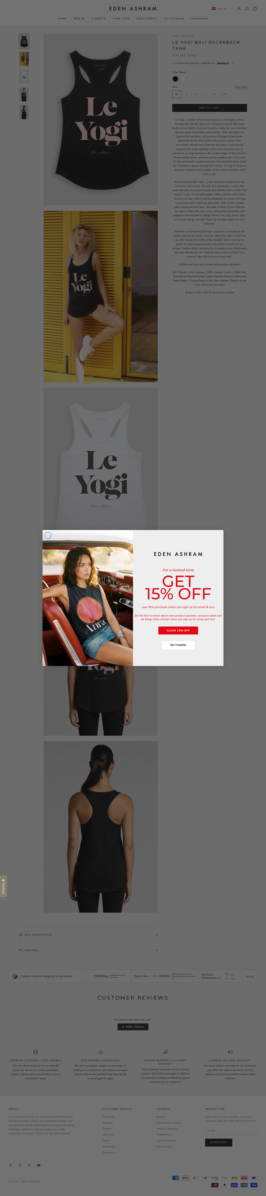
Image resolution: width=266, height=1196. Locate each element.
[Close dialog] (48, 535)
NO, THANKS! (178, 645)
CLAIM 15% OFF (178, 630)
